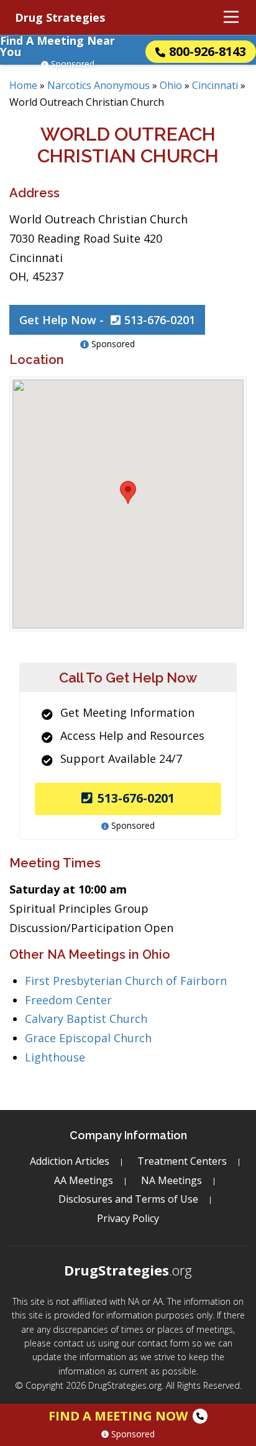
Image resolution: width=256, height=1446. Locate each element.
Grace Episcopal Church (88, 1037)
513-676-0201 (136, 798)
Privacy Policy (128, 1218)
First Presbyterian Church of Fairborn (126, 980)
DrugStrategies (128, 1270)
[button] (128, 492)
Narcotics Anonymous (98, 85)
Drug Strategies (60, 17)
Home (23, 85)
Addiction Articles (69, 1161)
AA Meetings (83, 1180)
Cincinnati (215, 85)
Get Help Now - (107, 319)
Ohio (171, 85)
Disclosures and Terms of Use (128, 1199)
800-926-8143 (207, 51)
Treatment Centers (182, 1161)
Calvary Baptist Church (86, 1018)
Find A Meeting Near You (57, 46)
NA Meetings (171, 1180)
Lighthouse (55, 1057)
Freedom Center (68, 999)
